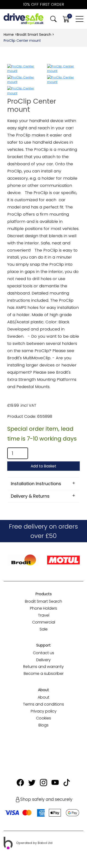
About (43, 697)
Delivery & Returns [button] (30, 496)
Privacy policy (44, 711)
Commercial (43, 622)
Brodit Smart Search (34, 34)
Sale (44, 629)
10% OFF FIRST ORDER (43, 4)
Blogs (43, 725)
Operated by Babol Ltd (34, 843)
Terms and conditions (43, 704)
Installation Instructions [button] (36, 484)
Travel (43, 615)
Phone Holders (43, 608)
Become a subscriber (44, 673)
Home (9, 34)
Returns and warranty (43, 666)
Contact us (43, 653)
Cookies (43, 718)
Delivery (43, 660)
